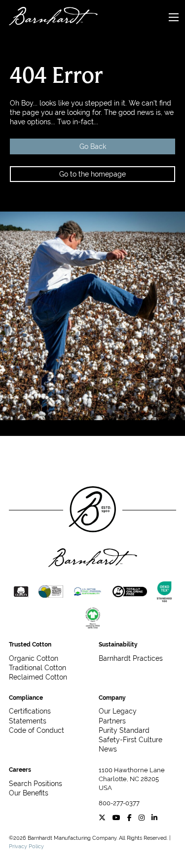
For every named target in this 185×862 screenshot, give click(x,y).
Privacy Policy (26, 846)
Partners (112, 721)
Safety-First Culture (130, 740)
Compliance (26, 697)
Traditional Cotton (37, 668)
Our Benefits (28, 793)
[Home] (49, 17)
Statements (27, 721)
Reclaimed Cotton (38, 677)
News (108, 749)
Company (112, 697)
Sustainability (118, 644)
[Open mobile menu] (174, 17)
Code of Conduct (36, 730)
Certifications (30, 711)
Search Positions (35, 784)
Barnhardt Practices (131, 658)
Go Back (92, 146)
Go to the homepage (92, 174)
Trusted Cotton (30, 644)
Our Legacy (118, 711)
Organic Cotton (33, 658)
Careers (20, 769)
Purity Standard (124, 730)
